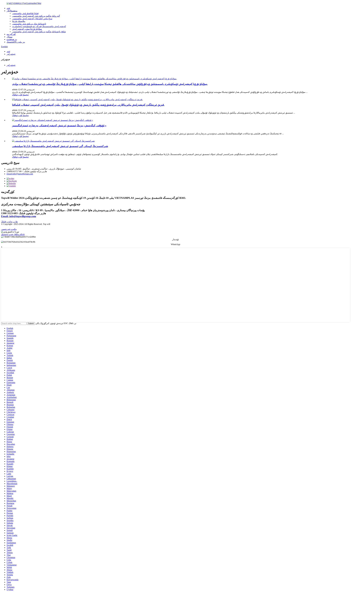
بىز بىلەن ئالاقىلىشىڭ (16, 42)
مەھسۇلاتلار (12, 11)
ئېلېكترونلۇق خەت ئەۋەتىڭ (13, 234)
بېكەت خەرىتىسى (9, 229)
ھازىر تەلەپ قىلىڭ (9, 221)
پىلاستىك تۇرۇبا (18, 21)
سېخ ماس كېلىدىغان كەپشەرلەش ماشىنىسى (32, 18)
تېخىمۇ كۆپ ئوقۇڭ (20, 95)
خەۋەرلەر (11, 54)
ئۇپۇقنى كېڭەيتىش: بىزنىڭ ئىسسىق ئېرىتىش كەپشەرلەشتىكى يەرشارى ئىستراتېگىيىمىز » (59, 125)
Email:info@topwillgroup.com (20, 174)
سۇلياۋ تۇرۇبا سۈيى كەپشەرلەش (27, 29)
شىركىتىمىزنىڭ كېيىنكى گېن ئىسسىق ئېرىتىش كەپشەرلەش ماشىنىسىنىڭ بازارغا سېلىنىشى (60, 146)
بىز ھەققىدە (12, 39)
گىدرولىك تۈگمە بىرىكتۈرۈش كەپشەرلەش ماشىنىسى (36, 16)
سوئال (9, 37)
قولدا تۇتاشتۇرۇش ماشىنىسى (25, 13)
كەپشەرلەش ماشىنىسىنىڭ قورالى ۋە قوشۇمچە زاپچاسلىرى (39, 26)
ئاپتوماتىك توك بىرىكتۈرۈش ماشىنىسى (29, 24)
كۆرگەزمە (11, 34)
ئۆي (8, 8)
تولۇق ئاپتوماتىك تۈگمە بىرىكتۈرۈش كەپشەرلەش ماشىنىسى (39, 31)
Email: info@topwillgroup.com (18, 216)
